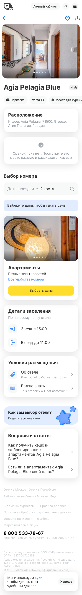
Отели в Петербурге (42, 489)
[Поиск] (65, 6)
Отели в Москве (15, 489)
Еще (53, 496)
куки (39, 577)
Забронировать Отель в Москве (26, 496)
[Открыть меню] (75, 6)
